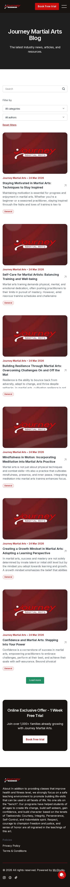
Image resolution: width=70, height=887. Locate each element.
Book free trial (47, 6)
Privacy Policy (11, 845)
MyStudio (58, 870)
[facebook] (10, 877)
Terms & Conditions (15, 850)
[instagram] (4, 877)
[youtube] (16, 877)
